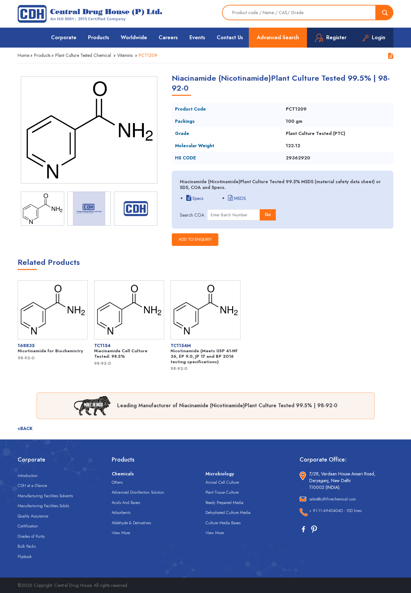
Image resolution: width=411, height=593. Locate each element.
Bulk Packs (27, 546)
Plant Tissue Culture (222, 492)
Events (197, 37)
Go (268, 214)
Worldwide (134, 37)
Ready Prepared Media (224, 502)
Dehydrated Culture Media (228, 512)
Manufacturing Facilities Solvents (45, 496)
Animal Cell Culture (222, 482)
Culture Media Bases (223, 523)
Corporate (63, 37)
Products (98, 37)
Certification (28, 526)
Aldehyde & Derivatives (131, 523)
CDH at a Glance (32, 485)
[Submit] (384, 12)
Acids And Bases (126, 502)
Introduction (28, 475)
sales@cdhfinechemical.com (332, 499)
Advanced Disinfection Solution (138, 492)
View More (121, 533)
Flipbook (25, 556)
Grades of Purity (31, 536)
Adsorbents (121, 512)
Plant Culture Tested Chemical (83, 55)
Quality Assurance (33, 516)
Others (117, 482)
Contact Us (230, 37)
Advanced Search (278, 37)
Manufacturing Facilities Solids (43, 506)
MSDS (239, 198)
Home (23, 55)
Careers (168, 37)
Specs (197, 198)
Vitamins (125, 55)
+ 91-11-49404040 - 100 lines (335, 511)
